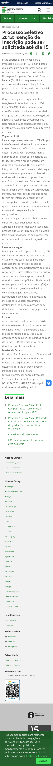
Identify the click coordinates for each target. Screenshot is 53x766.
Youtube (11, 641)
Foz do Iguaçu (10, 536)
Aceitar (43, 760)
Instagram (12, 646)
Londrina (8, 561)
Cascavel (8, 516)
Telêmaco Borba (11, 596)
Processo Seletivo (10, 27)
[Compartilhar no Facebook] (31, 53)
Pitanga (8, 586)
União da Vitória (11, 606)
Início (7, 18)
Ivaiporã (8, 546)
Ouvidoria (9, 625)
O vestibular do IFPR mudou (23, 434)
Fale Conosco (10, 620)
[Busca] (39, 10)
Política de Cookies (12, 665)
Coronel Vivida (10, 526)
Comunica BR (22, 3)
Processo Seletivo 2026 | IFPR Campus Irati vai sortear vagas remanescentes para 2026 (25, 408)
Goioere (8, 541)
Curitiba (8, 531)
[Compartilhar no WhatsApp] (37, 53)
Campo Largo (10, 506)
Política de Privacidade (14, 660)
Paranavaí (9, 576)
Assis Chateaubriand (13, 491)
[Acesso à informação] (36, 715)
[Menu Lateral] (48, 10)
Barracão (8, 501)
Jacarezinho (9, 551)
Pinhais (8, 581)
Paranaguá (9, 571)
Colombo (8, 521)
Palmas (8, 566)
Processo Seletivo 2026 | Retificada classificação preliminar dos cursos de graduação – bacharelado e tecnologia (27, 423)
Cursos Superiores (12, 468)
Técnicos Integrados (13, 463)
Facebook (12, 636)
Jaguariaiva (9, 556)
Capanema (9, 511)
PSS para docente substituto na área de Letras (25, 442)
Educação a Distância (13, 473)
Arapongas (9, 486)
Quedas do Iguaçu (12, 591)
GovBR (5, 2)
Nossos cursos (27, 18)
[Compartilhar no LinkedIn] (43, 53)
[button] (49, 53)
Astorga (8, 496)
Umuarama (9, 601)
